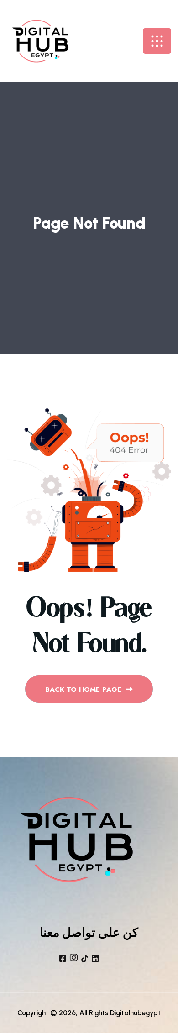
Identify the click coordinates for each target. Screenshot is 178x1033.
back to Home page (84, 689)
